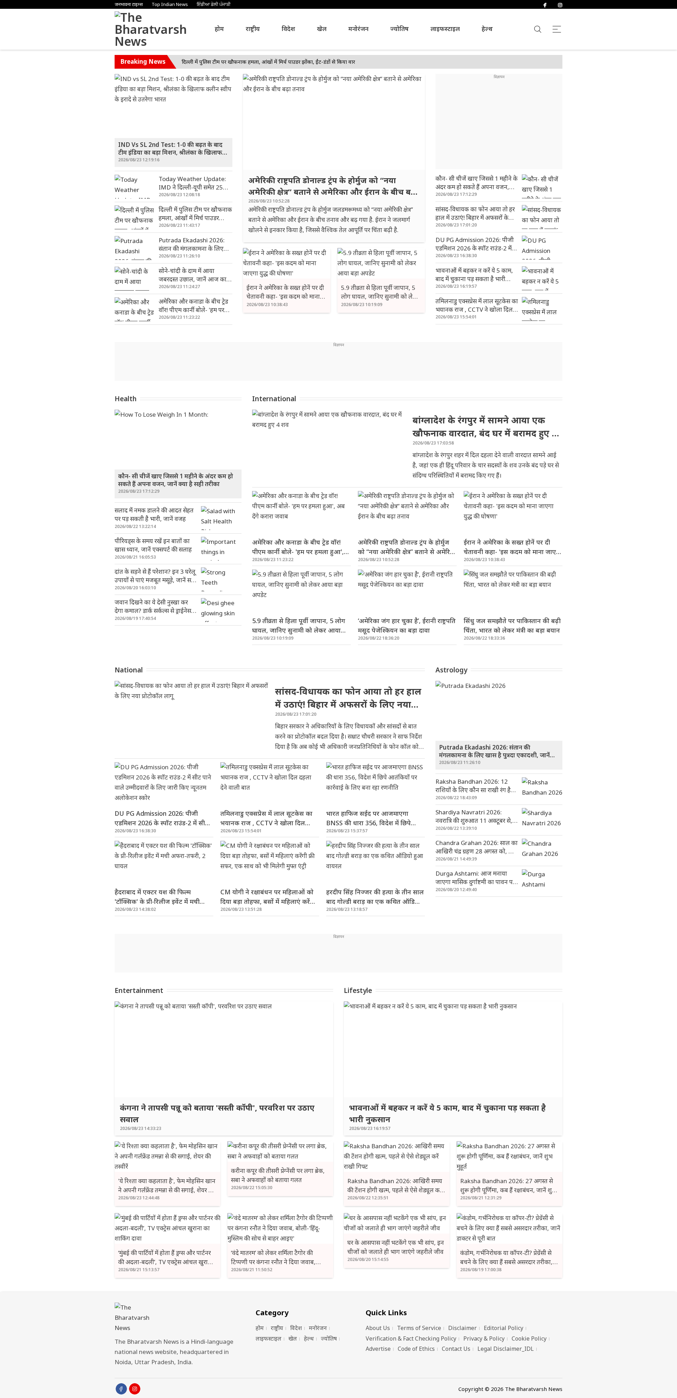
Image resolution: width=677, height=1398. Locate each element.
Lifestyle (358, 990)
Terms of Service (419, 1328)
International (274, 398)
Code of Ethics (416, 1349)
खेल (322, 29)
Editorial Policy (503, 1328)
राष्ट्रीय (253, 29)
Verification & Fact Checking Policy (411, 1338)
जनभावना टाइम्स (129, 4)
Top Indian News (170, 4)
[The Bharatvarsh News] (145, 29)
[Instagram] (560, 4)
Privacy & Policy (484, 1338)
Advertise (378, 1349)
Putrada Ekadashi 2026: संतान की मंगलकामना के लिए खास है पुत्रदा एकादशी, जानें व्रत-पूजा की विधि (286, 61)
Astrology (451, 670)
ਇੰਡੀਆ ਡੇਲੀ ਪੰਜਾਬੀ (214, 4)
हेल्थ (487, 29)
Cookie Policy (529, 1338)
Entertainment (139, 990)
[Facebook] (545, 4)
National (129, 670)
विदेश (288, 29)
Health (125, 398)
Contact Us (456, 1349)
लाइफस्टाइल (445, 29)
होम (219, 29)
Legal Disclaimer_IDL (505, 1349)
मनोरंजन (358, 29)
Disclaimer (462, 1328)
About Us (378, 1328)
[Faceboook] (121, 1388)
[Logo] (176, 1318)
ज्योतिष (399, 29)
